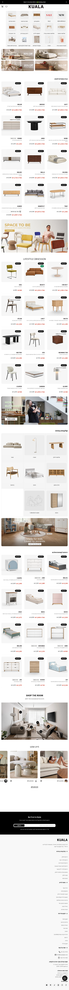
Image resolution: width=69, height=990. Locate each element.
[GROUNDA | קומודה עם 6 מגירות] (34, 633)
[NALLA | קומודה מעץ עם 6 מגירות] (34, 159)
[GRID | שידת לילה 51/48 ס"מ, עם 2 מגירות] (57, 633)
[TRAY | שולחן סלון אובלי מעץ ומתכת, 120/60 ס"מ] (57, 193)
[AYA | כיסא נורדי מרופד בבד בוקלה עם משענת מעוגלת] (34, 339)
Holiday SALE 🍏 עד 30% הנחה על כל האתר (34, 2)
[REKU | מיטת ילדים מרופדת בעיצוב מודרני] (34, 599)
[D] (17, 66)
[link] (34, 475)
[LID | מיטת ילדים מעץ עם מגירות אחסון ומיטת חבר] (57, 667)
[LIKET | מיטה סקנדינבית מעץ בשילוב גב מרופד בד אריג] (34, 306)
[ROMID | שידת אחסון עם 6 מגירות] (11, 125)
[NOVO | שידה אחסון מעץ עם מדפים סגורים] (57, 599)
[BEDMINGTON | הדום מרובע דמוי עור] (57, 339)
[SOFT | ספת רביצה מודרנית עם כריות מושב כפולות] (57, 91)
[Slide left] (66, 2)
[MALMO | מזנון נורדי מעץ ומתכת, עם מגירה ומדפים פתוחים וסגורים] (11, 159)
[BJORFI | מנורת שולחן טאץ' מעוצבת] (57, 373)
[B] (17, 54)
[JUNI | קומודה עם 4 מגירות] (34, 565)
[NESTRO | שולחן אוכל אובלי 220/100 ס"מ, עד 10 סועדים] (11, 339)
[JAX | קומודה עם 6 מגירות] (11, 667)
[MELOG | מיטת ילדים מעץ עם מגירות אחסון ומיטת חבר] (57, 565)
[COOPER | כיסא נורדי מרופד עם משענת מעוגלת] (11, 373)
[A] (51, 54)
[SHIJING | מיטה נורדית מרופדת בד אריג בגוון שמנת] (57, 159)
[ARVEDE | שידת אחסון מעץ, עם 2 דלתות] (34, 91)
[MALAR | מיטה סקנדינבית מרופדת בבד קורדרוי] (11, 91)
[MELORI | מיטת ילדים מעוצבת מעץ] (11, 633)
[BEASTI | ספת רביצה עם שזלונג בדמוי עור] (34, 272)
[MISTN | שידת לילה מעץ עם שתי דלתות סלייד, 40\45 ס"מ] (57, 306)
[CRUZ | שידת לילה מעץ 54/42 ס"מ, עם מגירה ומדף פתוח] (11, 599)
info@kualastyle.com (62, 955)
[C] (51, 66)
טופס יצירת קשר (64, 957)
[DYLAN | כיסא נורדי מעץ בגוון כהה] (11, 306)
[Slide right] (3, 2)
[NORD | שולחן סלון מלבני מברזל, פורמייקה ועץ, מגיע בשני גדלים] (57, 125)
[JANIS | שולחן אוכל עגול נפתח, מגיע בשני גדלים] (34, 125)
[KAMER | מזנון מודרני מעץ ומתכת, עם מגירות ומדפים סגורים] (11, 193)
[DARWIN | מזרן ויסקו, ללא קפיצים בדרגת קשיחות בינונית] (34, 373)
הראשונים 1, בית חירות (62, 973)
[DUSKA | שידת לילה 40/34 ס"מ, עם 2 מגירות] (34, 667)
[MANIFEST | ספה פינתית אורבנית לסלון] (34, 193)
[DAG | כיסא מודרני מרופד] (11, 272)
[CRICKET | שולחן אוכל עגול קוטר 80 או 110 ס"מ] (57, 272)
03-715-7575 (64, 952)
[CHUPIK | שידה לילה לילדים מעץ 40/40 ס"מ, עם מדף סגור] (11, 565)
